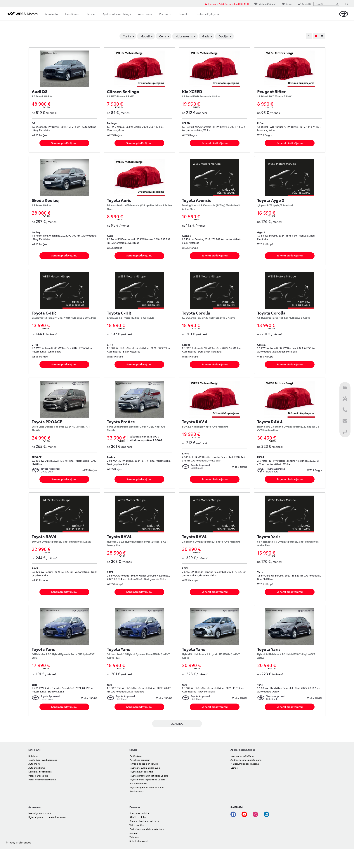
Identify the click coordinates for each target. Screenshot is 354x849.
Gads (205, 36)
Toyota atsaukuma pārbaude (144, 767)
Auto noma (145, 14)
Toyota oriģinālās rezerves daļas (146, 787)
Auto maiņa (34, 763)
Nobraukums (184, 36)
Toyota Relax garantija (141, 771)
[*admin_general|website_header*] (343, 14)
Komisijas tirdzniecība (40, 771)
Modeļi (145, 36)
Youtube (244, 814)
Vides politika (136, 825)
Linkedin (266, 814)
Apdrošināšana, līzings (117, 14)
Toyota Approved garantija (42, 759)
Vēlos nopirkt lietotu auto (42, 779)
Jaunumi (133, 832)
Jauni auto (51, 14)
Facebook (233, 814)
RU (346, 3)
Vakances (134, 836)
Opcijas (223, 36)
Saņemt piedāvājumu (64, 143)
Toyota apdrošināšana (242, 755)
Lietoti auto (72, 14)
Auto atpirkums (36, 767)
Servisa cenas (136, 791)
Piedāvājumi (135, 755)
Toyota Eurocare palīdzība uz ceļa (147, 779)
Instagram (255, 814)
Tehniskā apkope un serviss (143, 763)
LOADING (177, 723)
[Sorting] (309, 36)
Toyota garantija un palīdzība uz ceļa (148, 775)
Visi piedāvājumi (267, 3)
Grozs (289, 3)
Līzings (234, 767)
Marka (127, 36)
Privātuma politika (139, 813)
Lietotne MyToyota (208, 14)
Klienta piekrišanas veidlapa (144, 821)
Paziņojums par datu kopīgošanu (146, 828)
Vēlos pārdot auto (38, 775)
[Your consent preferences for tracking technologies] (18, 842)
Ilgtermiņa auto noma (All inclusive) (47, 817)
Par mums (165, 14)
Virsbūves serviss (138, 783)
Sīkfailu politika (137, 817)
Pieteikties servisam (139, 759)
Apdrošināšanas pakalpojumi (245, 759)
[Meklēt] (336, 4)
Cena (162, 36)
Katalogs (33, 755)
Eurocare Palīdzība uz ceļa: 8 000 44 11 (228, 3)
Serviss (91, 14)
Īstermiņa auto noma (39, 813)
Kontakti (184, 14)
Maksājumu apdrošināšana (244, 763)
